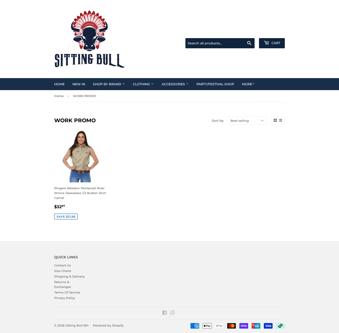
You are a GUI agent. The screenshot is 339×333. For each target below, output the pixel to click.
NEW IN (78, 84)
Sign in (248, 32)
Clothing (142, 84)
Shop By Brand (107, 84)
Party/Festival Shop (215, 84)
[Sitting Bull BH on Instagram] (172, 313)
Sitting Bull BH (77, 325)
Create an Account (272, 32)
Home (59, 84)
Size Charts (62, 271)
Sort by (218, 121)
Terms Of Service (67, 292)
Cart (275, 43)
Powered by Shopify (108, 325)
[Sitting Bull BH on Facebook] (164, 313)
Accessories (174, 84)
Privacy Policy (64, 298)
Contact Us (62, 265)
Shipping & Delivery (69, 276)
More (247, 84)
